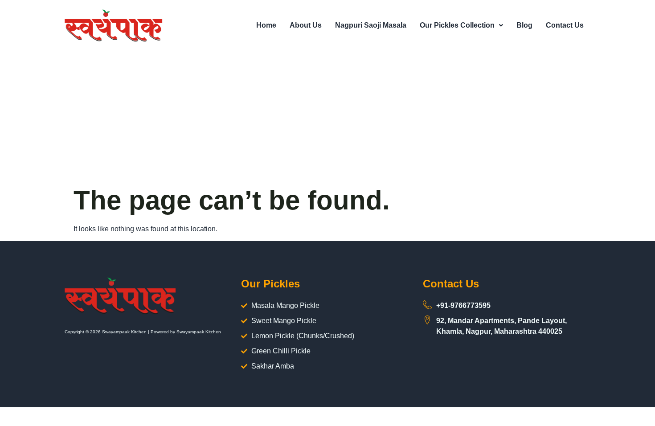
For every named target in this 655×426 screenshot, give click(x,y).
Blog (524, 25)
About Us (306, 25)
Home (266, 25)
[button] (461, 25)
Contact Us (565, 25)
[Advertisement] (327, 117)
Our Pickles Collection (457, 25)
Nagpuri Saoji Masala (370, 25)
